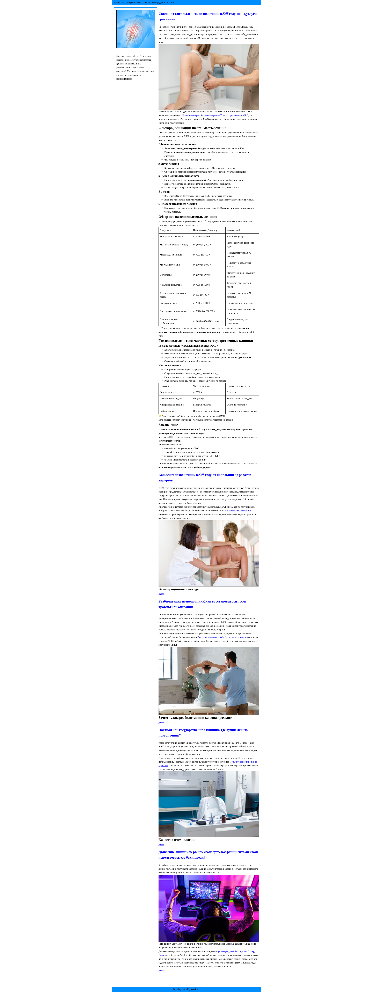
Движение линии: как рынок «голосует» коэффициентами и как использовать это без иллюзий (208, 854)
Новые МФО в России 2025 (238, 511)
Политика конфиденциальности (159, 3)
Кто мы (137, 3)
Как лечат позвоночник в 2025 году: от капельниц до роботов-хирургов (205, 477)
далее (161, 594)
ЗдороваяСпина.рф (123, 3)
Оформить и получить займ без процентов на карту (223, 637)
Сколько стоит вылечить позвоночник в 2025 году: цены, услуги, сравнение (208, 16)
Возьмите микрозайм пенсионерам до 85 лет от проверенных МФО (215, 115)
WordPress (195, 989)
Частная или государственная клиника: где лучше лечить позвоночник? (203, 732)
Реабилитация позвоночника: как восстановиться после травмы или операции (202, 604)
